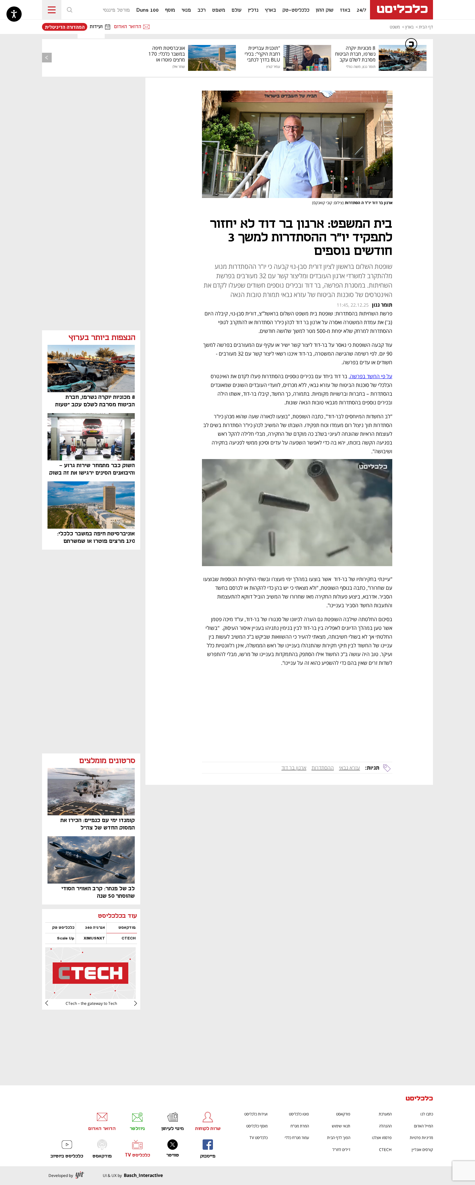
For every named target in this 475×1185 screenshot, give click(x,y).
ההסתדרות (322, 767)
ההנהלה (385, 1126)
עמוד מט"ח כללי (297, 1137)
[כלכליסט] (419, 1099)
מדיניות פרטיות (421, 1137)
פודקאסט (343, 1114)
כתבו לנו (426, 1114)
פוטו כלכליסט (299, 1114)
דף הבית (426, 27)
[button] (69, 9)
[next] (51, 1003)
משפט (395, 27)
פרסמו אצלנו (382, 1137)
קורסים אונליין (422, 1149)
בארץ (409, 27)
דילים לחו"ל (341, 1149)
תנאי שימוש (341, 1126)
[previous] (47, 57)
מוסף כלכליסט (257, 1126)
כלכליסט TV (258, 1137)
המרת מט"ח (299, 1126)
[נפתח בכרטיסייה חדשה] (90, 996)
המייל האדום (423, 1126)
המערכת (385, 1114)
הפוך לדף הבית (338, 1137)
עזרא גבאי (349, 767)
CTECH (385, 1149)
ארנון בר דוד (293, 767)
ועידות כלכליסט (256, 1114)
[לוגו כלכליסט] (401, 9)
